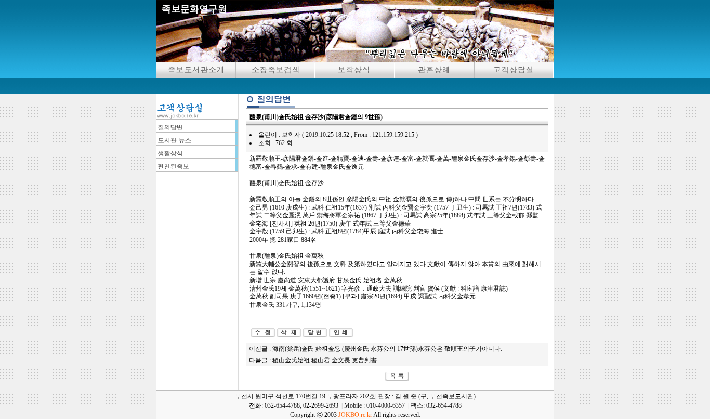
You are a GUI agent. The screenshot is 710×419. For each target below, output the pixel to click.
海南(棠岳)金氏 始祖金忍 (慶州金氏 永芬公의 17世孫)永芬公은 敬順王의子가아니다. (387, 348)
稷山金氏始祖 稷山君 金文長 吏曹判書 (324, 360)
